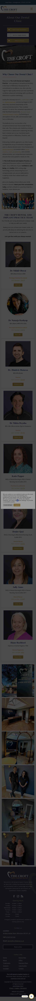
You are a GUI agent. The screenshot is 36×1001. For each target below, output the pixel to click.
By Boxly (25, 996)
